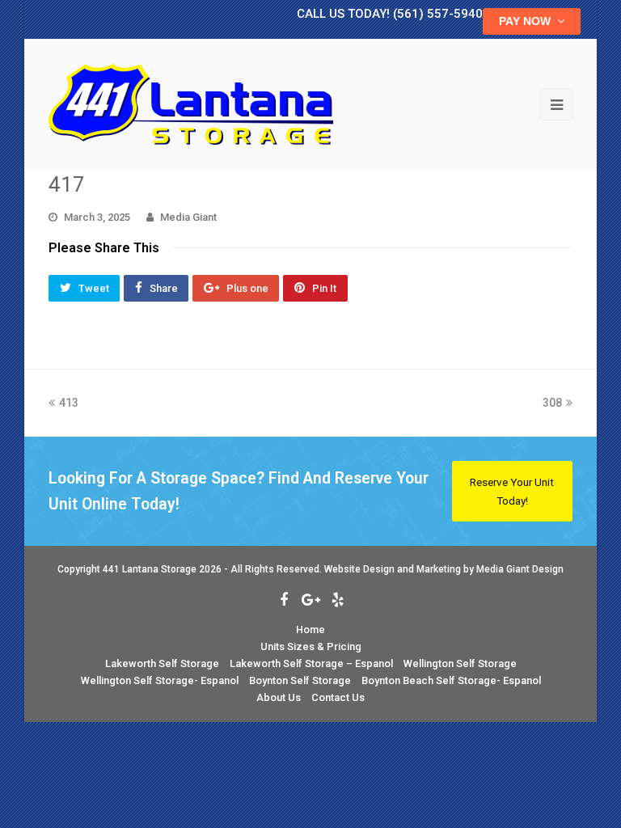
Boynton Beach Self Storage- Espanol (451, 680)
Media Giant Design (520, 569)
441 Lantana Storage (149, 569)
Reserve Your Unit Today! (512, 490)
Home (310, 629)
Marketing (438, 569)
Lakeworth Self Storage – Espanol (311, 663)
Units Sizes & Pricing (310, 646)
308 (557, 402)
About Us (278, 697)
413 (68, 402)
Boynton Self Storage (300, 680)
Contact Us (338, 697)
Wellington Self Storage (460, 663)
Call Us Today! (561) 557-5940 (390, 13)
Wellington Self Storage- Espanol (160, 680)
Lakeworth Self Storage (162, 663)
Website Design (359, 569)
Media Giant (188, 217)
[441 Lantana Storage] (191, 103)
